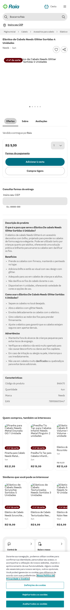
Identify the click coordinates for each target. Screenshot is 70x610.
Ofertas (10, 121)
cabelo (50, 227)
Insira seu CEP (11, 194)
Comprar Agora (35, 171)
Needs (61, 395)
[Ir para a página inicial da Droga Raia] (11, 6)
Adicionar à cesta (35, 162)
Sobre (25, 121)
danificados (42, 361)
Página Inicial (9, 32)
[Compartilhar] (64, 49)
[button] (35, 80)
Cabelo (24, 32)
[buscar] (63, 17)
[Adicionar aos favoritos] (56, 49)
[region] (35, 581)
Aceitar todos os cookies (35, 604)
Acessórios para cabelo (44, 32)
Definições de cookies (35, 585)
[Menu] (65, 6)
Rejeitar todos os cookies (35, 594)
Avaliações (41, 121)
